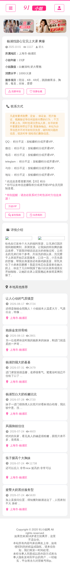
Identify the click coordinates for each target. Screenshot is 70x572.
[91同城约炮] (35, 8)
